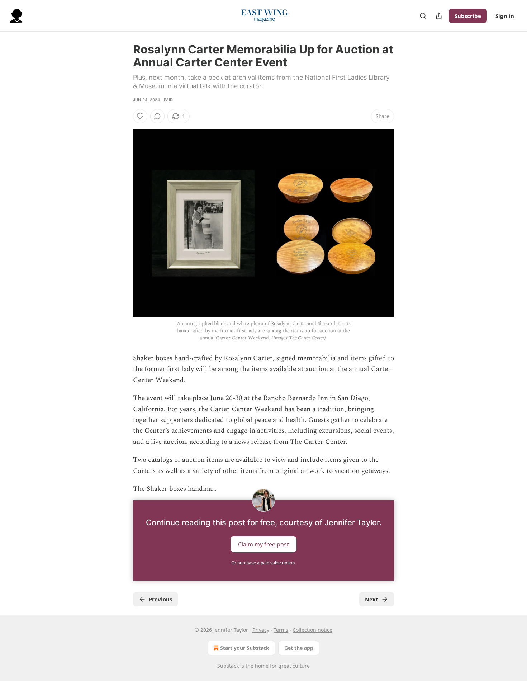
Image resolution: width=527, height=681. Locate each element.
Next (371, 599)
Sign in (504, 15)
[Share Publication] (439, 16)
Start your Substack (244, 647)
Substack (228, 665)
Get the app (298, 647)
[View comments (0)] (157, 116)
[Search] (423, 16)
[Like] (140, 116)
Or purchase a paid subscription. (263, 563)
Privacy (260, 629)
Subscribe (468, 15)
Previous (160, 599)
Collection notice (312, 629)
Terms (281, 629)
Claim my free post (263, 544)
